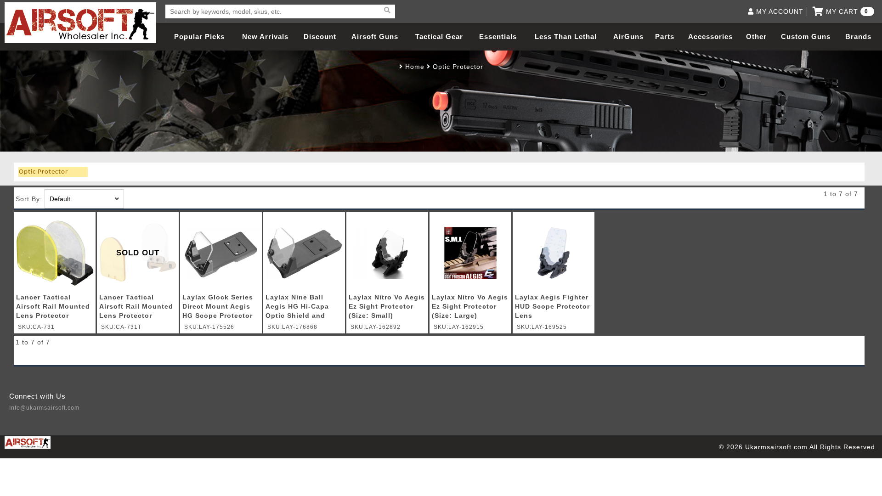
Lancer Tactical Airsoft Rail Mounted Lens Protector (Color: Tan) (136, 307)
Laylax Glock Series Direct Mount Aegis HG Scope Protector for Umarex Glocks (217, 307)
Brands (858, 36)
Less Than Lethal (566, 36)
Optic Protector (458, 66)
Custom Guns (806, 36)
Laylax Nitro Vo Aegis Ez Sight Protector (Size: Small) (387, 306)
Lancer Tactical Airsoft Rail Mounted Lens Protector (53, 306)
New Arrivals (265, 36)
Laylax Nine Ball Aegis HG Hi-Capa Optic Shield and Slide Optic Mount (298, 307)
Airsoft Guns (374, 36)
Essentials (498, 36)
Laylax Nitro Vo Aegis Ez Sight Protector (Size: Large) (470, 306)
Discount (320, 36)
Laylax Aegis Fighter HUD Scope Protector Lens (552, 306)
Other (756, 36)
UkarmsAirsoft (80, 22)
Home (414, 66)
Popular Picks (199, 36)
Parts (664, 36)
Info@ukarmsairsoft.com (44, 408)
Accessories (710, 36)
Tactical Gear (439, 36)
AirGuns (628, 36)
